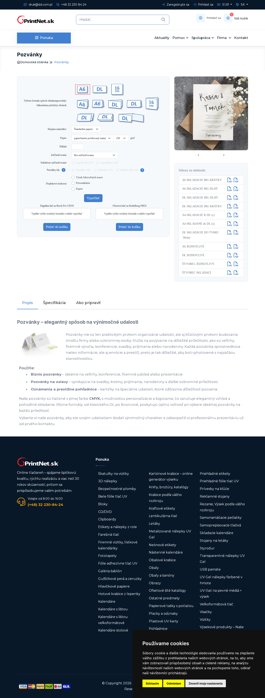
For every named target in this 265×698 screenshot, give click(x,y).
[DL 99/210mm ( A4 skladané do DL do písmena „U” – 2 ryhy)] (106, 118)
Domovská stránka (34, 62)
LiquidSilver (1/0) (109, 162)
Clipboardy (107, 519)
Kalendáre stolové (113, 630)
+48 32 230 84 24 (73, 4)
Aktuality (161, 38)
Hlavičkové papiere (114, 586)
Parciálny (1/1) (105, 169)
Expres (79, 188)
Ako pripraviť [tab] (88, 303)
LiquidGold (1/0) (84, 162)
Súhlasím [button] (152, 683)
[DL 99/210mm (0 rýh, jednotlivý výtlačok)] (100, 89)
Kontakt (241, 38)
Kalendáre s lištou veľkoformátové (113, 620)
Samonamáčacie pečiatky (221, 518)
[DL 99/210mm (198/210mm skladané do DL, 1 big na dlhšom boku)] (134, 104)
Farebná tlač (108, 535)
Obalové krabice (162, 560)
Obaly (154, 568)
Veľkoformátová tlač (216, 604)
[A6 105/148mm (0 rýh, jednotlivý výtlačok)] (82, 89)
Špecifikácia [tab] (54, 303)
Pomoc (178, 38)
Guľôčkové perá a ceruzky (120, 579)
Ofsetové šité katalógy (168, 591)
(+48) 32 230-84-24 (45, 505)
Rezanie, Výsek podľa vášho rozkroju (222, 507)
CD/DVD (105, 512)
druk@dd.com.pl (40, 4)
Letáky (154, 524)
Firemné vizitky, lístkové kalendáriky (117, 545)
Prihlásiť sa (205, 4)
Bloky (103, 504)
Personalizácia (83, 183)
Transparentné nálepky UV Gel (222, 559)
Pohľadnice (158, 629)
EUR (226, 4)
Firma (222, 38)
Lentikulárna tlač (163, 516)
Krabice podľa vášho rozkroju (165, 498)
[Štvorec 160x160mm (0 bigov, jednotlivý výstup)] (117, 89)
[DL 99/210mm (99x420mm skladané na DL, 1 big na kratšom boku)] (115, 104)
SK (243, 4)
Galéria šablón (110, 571)
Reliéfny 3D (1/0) (129, 169)
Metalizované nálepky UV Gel (170, 534)
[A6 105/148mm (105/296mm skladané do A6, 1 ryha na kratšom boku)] (82, 104)
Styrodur (207, 548)
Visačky (206, 612)
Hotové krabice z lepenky (119, 594)
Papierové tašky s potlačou (171, 606)
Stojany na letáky (214, 541)
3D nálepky (107, 481)
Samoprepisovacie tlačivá (220, 525)
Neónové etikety (162, 545)
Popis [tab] (27, 303)
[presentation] (198, 155)
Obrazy (155, 583)
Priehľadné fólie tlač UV (219, 481)
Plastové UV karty (164, 621)
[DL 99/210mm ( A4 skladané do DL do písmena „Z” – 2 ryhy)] (85, 118)
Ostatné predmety (164, 598)
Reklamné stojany (215, 496)
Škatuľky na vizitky (113, 474)
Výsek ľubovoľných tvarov (89, 177)
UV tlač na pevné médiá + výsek (221, 594)
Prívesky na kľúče (214, 489)
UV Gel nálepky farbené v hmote (221, 580)
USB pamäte (210, 569)
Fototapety (107, 556)
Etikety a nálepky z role (117, 527)
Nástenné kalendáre (166, 552)
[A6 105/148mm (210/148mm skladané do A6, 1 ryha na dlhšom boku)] (98, 104)
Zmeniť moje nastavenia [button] (206, 683)
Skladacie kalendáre (216, 533)
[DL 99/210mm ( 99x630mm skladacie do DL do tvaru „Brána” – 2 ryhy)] (131, 118)
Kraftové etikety (162, 508)
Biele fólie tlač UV (112, 496)
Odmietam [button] (173, 683)
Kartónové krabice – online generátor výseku (171, 477)
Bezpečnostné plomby (117, 489)
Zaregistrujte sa (177, 4)
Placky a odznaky (163, 614)
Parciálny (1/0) (83, 169)
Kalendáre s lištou (113, 609)
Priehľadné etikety (215, 474)
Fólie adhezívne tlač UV (117, 563)
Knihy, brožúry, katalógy (168, 487)
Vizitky (205, 620)
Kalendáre (106, 601)
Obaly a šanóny (161, 575)
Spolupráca (201, 38)
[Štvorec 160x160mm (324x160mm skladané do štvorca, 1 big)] (152, 104)
